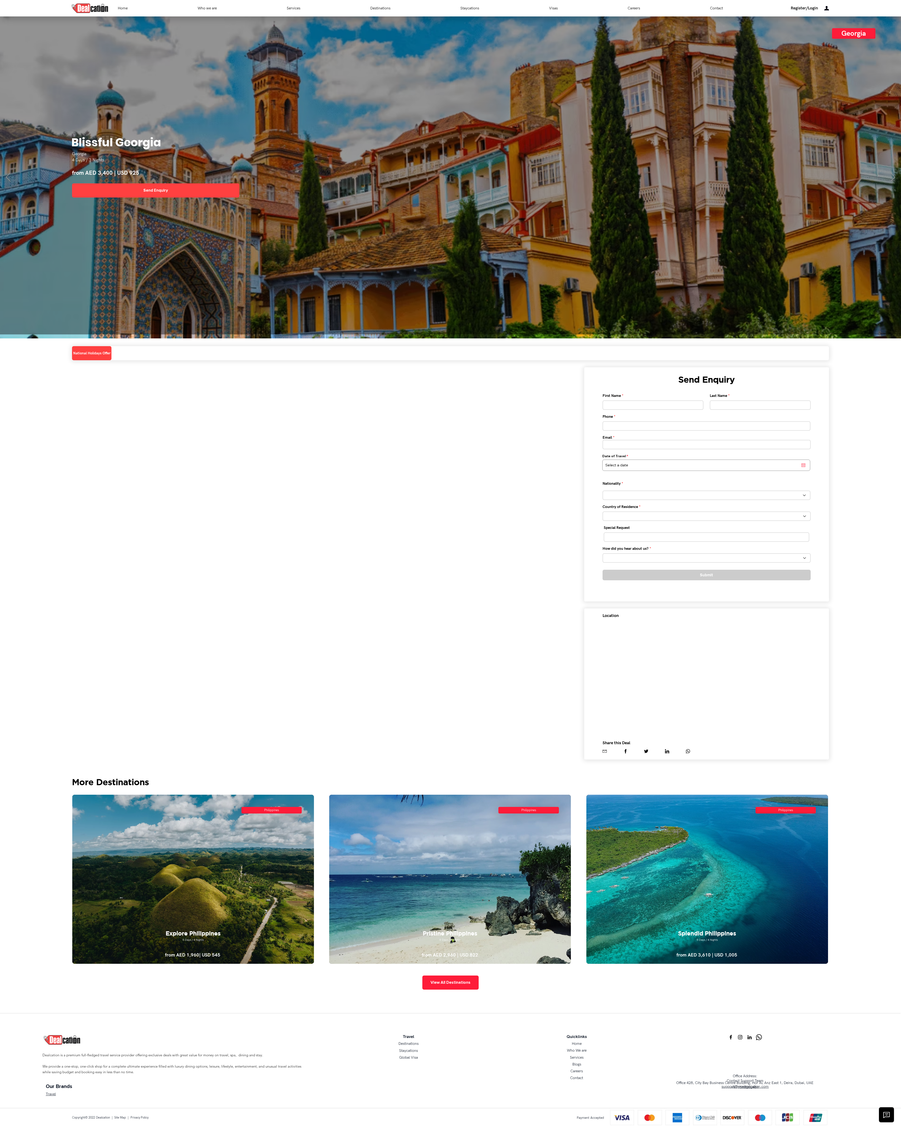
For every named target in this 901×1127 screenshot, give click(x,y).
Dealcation (103, 1117)
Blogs (576, 1064)
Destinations (408, 1044)
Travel (51, 1094)
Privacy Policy (139, 1117)
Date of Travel (616, 456)
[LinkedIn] (749, 1037)
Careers (576, 1071)
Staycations (408, 1051)
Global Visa (408, 1057)
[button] (804, 8)
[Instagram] (740, 1037)
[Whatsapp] (759, 1037)
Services (577, 1057)
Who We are (577, 1050)
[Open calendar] (803, 465)
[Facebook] (731, 1037)
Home (577, 1044)
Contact (576, 1078)
